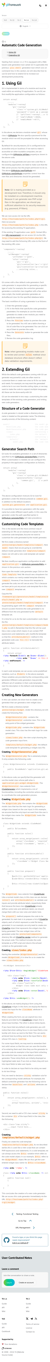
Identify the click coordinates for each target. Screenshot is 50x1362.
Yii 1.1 (26, 20)
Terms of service (32, 1324)
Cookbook (6, 1331)
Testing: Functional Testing (27, 1214)
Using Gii (12, 52)
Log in (9, 1282)
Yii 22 (12, 20)
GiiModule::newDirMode (12, 173)
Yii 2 (19, 20)
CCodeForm (6, 1006)
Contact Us (30, 1331)
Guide (4, 1303)
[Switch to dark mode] (40, 5)
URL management (13, 235)
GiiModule (12, 135)
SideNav (5, 34)
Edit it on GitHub (19, 1243)
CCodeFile (43, 919)
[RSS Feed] (36, 1318)
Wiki (3, 1311)
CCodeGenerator (8, 789)
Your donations (10, 1344)
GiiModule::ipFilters (21, 154)
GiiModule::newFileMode (21, 170)
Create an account (26, 1282)
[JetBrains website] (7, 1348)
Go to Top (22, 1221)
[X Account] (27, 1318)
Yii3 (5, 20)
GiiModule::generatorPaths (26, 456)
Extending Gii (14, 55)
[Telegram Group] (31, 1318)
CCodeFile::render (23, 937)
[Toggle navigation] (46, 5)
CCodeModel (39, 894)
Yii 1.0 (34, 20)
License (29, 1328)
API (3, 1307)
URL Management (23, 1227)
